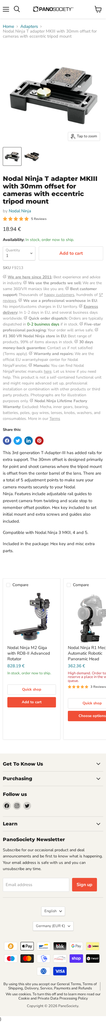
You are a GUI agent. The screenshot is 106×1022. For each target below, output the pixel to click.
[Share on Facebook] (7, 440)
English (50, 911)
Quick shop (31, 689)
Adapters (29, 26)
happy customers (59, 294)
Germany (50, 925)
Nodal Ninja (20, 211)
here (47, 371)
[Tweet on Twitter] (18, 440)
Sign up (84, 885)
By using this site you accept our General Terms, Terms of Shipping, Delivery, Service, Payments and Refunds (50, 986)
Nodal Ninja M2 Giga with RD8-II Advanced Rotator (28, 653)
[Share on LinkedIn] (28, 440)
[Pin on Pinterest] (39, 440)
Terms (54, 418)
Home (8, 26)
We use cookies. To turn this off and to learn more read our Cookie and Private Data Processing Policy (53, 996)
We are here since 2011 (29, 277)
